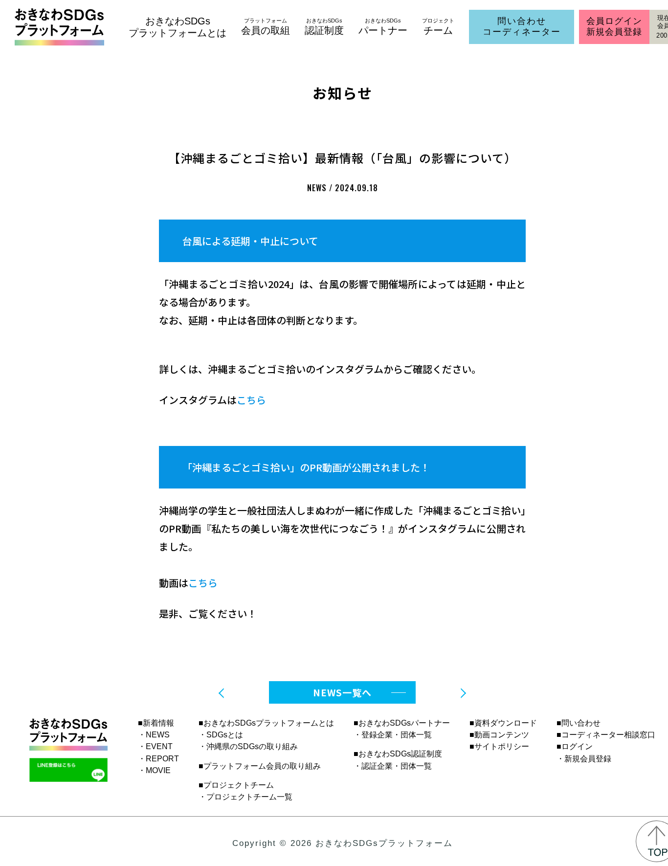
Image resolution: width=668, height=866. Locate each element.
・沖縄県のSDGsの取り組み (248, 746)
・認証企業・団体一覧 (393, 766)
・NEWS (154, 735)
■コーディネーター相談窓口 (606, 735)
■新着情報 (156, 723)
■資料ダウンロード (503, 723)
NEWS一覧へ (342, 692)
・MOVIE (154, 770)
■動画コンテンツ (499, 735)
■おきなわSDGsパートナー (402, 723)
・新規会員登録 (584, 759)
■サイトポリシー (499, 746)
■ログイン (575, 746)
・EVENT (155, 746)
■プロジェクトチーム (236, 785)
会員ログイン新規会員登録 (614, 26)
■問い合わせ (579, 723)
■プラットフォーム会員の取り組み (260, 766)
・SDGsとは (221, 735)
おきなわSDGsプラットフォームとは (177, 27)
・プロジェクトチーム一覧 (245, 797)
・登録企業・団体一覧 (393, 735)
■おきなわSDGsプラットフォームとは (266, 723)
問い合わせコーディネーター (522, 26)
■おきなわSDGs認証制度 (398, 754)
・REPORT (158, 759)
